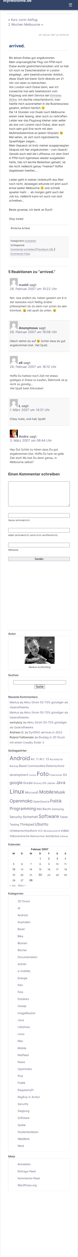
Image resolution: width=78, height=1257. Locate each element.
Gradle (28, 783)
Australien (30, 240)
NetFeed (23, 1055)
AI (19, 908)
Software (49, 816)
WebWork (24, 1139)
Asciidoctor (56, 759)
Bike (20, 936)
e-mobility (24, 971)
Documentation (27, 957)
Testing (14, 824)
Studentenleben (28, 1132)
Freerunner (55, 774)
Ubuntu (41, 824)
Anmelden (24, 1164)
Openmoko (21, 800)
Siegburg (24, 1111)
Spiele (22, 1125)
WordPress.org (27, 1185)
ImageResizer (26, 1013)
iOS (44, 783)
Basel (23, 766)
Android (20, 758)
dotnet (22, 964)
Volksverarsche (19, 836)
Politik (56, 801)
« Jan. (13, 885)
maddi (23, 285)
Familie (32, 775)
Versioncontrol (51, 830)
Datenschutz (55, 766)
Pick (20, 1076)
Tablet (64, 817)
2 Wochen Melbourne (24, 24)
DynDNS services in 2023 (45, 732)
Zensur (64, 836)
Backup (14, 766)
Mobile (46, 792)
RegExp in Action (29, 1097)
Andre (24, 436)
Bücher (22, 950)
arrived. (17, 45)
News (21, 1062)
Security (16, 817)
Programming (23, 808)
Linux (17, 791)
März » (22, 885)
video (65, 831)
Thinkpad (27, 824)
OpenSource (41, 801)
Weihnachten (37, 836)
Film (20, 985)
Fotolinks (23, 999)
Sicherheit (30, 817)
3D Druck (24, 901)
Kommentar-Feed (20, 253)
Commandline (36, 766)
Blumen (22, 943)
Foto (43, 773)
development (19, 775)
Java (60, 782)
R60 (39, 809)
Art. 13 (44, 759)
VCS (40, 830)
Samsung (58, 809)
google (16, 782)
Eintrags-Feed (27, 1171)
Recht (47, 809)
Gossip (22, 1006)
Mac (20, 1041)
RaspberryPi (26, 1090)
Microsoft (32, 792)
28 (31, 880)
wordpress (52, 836)
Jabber (51, 783)
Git (65, 775)
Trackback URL (45, 249)
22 (40, 874)
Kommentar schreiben (23, 249)
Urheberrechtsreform (23, 830)
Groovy (37, 783)
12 (13, 869)
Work (21, 1145)
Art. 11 (35, 759)
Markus (14, 702)
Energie (22, 978)
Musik (59, 792)
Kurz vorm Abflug (24, 20)
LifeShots (24, 1027)
